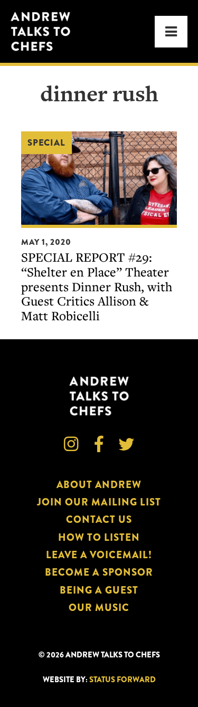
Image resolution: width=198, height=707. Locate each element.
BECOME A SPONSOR (99, 572)
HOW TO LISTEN (99, 537)
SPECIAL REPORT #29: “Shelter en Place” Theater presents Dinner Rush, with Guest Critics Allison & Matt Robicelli (96, 286)
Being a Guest (99, 590)
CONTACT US (99, 519)
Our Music (99, 607)
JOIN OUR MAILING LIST (99, 502)
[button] (171, 31)
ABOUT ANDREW (99, 484)
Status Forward (122, 679)
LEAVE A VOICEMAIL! (99, 555)
